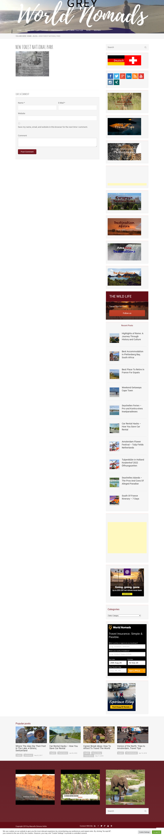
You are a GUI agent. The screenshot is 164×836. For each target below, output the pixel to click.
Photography (57, 30)
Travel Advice (62, 753)
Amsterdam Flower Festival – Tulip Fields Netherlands (132, 444)
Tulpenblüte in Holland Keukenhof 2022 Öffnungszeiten (133, 462)
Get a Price (134, 670)
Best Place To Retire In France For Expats (133, 371)
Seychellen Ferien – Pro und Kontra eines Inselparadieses (132, 408)
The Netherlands (131, 753)
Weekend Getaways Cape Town (131, 389)
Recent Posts (127, 325)
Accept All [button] (156, 832)
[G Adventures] (127, 582)
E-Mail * (61, 103)
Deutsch (97, 30)
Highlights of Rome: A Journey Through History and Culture (132, 336)
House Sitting (96, 753)
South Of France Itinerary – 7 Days (130, 497)
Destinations (42, 30)
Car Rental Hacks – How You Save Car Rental (131, 426)
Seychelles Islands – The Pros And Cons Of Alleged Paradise (133, 480)
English (19, 755)
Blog (88, 30)
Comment (22, 135)
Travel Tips (29, 30)
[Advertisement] (127, 537)
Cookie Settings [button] (144, 832)
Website (21, 113)
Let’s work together (74, 30)
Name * (21, 103)
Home (19, 30)
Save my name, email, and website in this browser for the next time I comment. (53, 127)
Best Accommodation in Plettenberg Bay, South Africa (132, 354)
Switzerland (28, 755)
